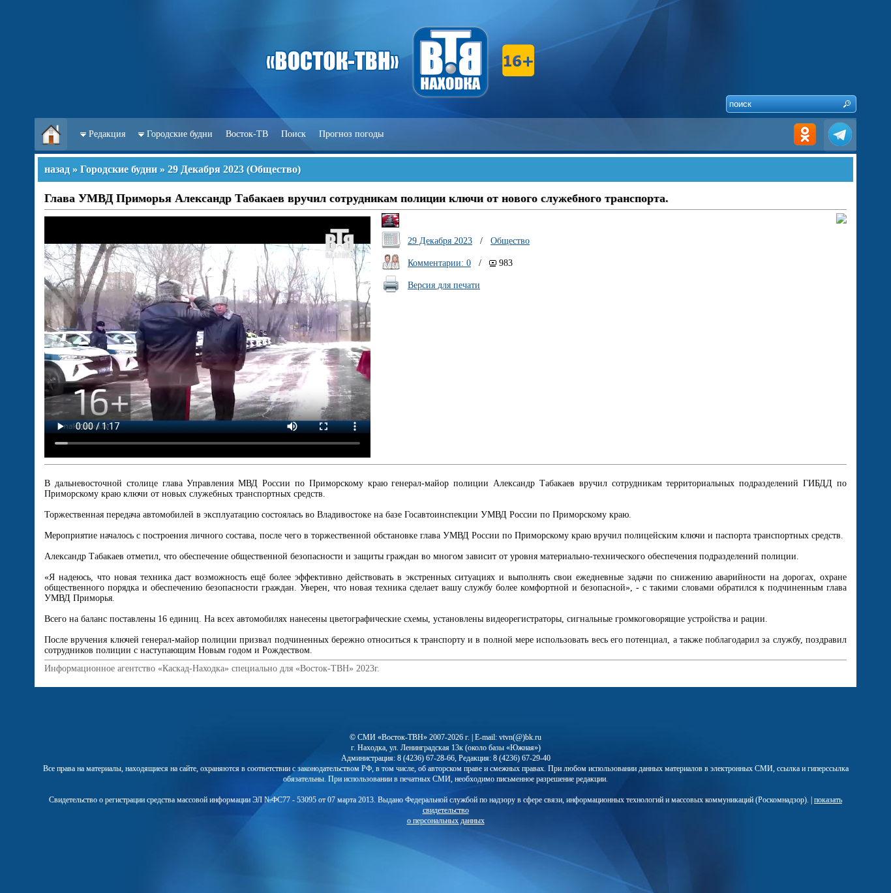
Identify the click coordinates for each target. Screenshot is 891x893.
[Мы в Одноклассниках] (805, 148)
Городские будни (180, 134)
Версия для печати (444, 285)
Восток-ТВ (247, 134)
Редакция (107, 134)
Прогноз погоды (351, 134)
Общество (273, 169)
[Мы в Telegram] (840, 148)
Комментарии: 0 (439, 263)
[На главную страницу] (51, 148)
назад (57, 169)
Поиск (293, 134)
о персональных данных (446, 820)
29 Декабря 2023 (206, 169)
